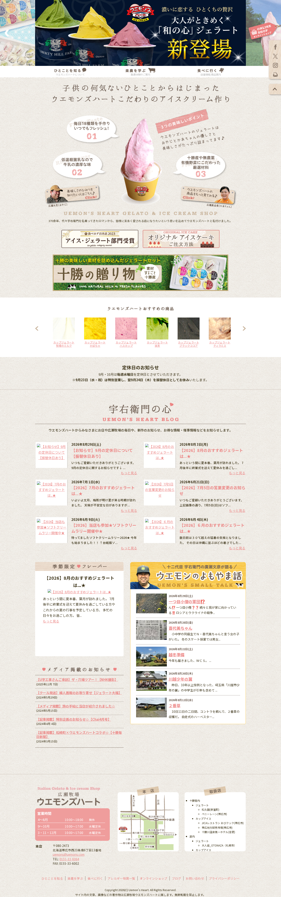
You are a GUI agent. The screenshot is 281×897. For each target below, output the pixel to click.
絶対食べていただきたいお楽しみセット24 (95, 345)
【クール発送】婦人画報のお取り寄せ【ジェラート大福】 (79, 692)
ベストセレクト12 (157, 342)
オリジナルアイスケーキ (220, 343)
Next (241, 330)
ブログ (176, 878)
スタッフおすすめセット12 (63, 343)
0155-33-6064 (69, 859)
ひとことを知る (52, 878)
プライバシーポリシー (224, 878)
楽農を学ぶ (75, 878)
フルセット (188, 342)
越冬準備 (176, 654)
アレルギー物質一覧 (121, 878)
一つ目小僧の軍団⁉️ (187, 601)
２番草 (174, 705)
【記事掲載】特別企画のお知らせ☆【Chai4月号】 (73, 719)
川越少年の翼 (180, 679)
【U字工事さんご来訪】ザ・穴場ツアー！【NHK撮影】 (77, 679)
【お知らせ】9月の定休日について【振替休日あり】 (102, 453)
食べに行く (95, 878)
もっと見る (129, 473)
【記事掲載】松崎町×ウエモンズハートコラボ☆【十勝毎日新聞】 (79, 734)
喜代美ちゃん (180, 628)
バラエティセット (126, 342)
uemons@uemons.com (69, 854)
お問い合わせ (195, 878)
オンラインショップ (154, 878)
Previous (41, 330)
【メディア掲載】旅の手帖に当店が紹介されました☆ (75, 706)
